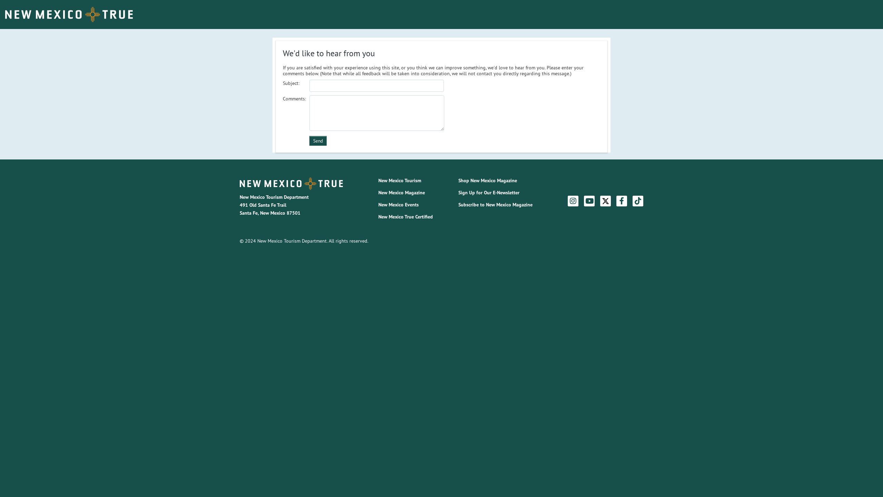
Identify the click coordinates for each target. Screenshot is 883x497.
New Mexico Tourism (399, 180)
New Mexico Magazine (401, 192)
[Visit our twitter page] (605, 201)
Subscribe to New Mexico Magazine (495, 205)
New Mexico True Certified (405, 217)
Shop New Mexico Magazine (487, 180)
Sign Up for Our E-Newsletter (488, 192)
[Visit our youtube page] (589, 201)
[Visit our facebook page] (621, 201)
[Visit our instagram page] (573, 201)
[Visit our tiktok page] (638, 201)
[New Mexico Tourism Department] (291, 183)
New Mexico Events (398, 205)
